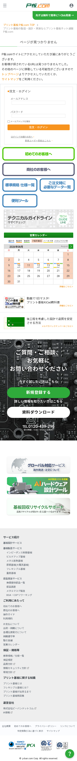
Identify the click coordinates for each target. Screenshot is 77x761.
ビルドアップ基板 (15, 556)
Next (71, 246)
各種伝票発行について (15, 632)
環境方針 (8, 672)
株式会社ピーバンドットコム (18, 708)
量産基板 (11, 573)
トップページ (10, 74)
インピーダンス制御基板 (19, 552)
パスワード (17, 112)
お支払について (11, 624)
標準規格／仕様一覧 (13, 656)
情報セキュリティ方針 (14, 668)
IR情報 (6, 712)
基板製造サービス (12, 548)
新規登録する (38, 392)
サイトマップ (10, 79)
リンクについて (67, 726)
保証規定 (8, 660)
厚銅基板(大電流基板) (17, 565)
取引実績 (8, 640)
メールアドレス (19, 98)
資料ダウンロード (38, 412)
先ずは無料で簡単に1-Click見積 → (55, 15)
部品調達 (11, 587)
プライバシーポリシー (45, 726)
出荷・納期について (13, 628)
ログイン (71, 5)
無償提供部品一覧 (15, 582)
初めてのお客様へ (12, 606)
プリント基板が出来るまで (17, 691)
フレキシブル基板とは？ (16, 687)
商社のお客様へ (11, 610)
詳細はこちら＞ (66, 287)
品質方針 (8, 664)
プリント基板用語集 (13, 695)
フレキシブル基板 (15, 569)
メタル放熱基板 (14, 560)
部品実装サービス (12, 578)
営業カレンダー (38, 235)
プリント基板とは (12, 683)
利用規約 (8, 618)
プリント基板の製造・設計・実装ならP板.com (38, 5)
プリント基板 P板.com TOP (19, 25)
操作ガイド (9, 614)
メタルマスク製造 (15, 591)
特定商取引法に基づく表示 (30, 731)
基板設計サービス (12, 543)
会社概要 (6, 726)
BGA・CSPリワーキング (19, 595)
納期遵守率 (9, 636)
